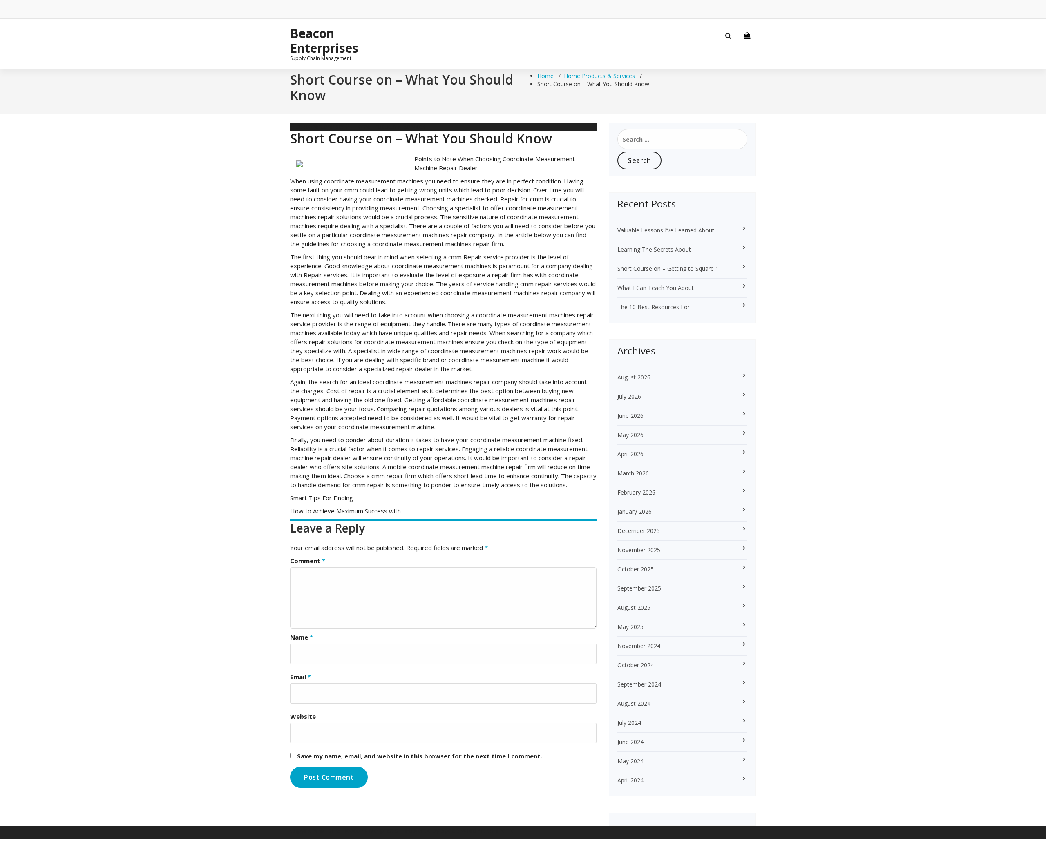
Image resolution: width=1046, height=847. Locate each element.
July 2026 (629, 396)
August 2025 (633, 607)
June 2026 (630, 415)
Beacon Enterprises (324, 41)
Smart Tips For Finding (321, 498)
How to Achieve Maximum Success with (345, 511)
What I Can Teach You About (655, 288)
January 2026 (634, 511)
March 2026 (633, 473)
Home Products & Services (599, 76)
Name (301, 637)
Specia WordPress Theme (478, 830)
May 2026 (630, 435)
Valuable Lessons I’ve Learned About (665, 230)
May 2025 (630, 627)
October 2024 (635, 665)
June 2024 (630, 742)
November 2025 (638, 550)
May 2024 (630, 761)
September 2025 (639, 588)
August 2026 (633, 377)
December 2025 (638, 531)
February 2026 (636, 492)
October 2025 (635, 569)
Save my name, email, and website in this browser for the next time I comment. (419, 756)
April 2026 (630, 454)
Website (303, 716)
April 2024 (630, 780)
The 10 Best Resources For (653, 307)
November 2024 (638, 646)
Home (545, 76)
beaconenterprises (319, 126)
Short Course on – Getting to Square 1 (668, 268)
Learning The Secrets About (654, 249)
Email (300, 677)
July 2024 (629, 723)
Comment (307, 561)
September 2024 (639, 684)
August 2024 (633, 703)
